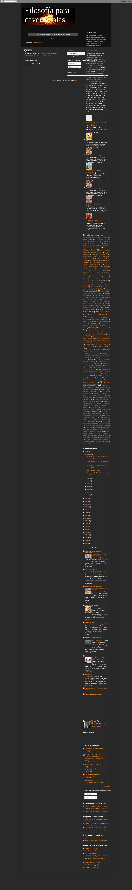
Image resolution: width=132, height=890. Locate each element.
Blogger (76, 80)
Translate (80, 56)
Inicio (52, 38)
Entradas (72, 63)
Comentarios (73, 67)
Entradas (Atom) (37, 42)
